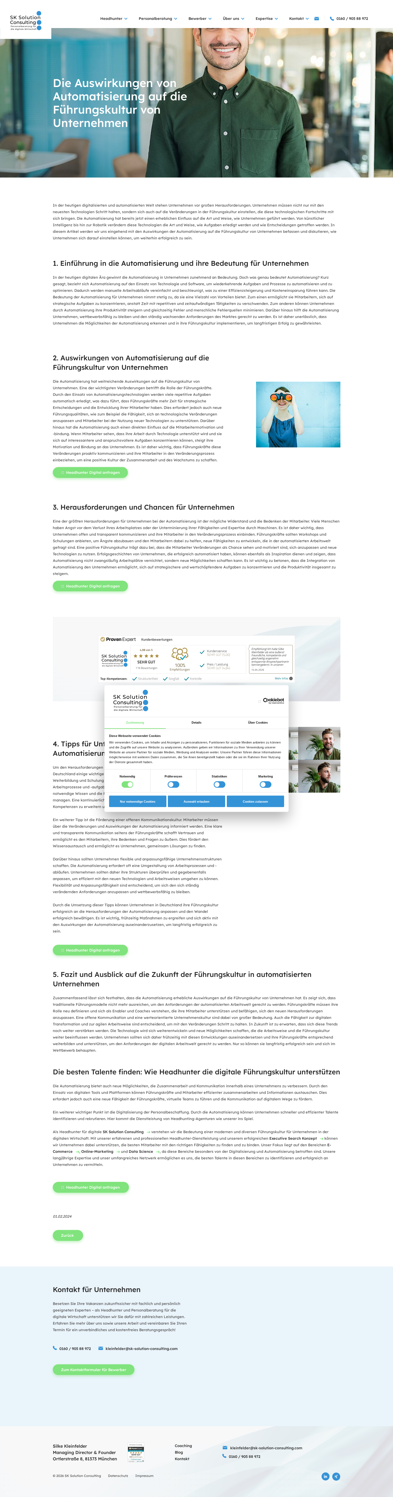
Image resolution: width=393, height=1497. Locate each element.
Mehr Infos (281, 678)
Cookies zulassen (255, 801)
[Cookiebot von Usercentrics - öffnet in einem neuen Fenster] (266, 701)
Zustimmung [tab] (135, 722)
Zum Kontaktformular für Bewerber (93, 1369)
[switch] (173, 784)
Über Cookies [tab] (258, 722)
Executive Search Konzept (293, 1138)
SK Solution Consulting (123, 1131)
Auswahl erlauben (196, 801)
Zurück (68, 1235)
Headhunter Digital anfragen (93, 472)
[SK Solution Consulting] (25, 21)
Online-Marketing (97, 1151)
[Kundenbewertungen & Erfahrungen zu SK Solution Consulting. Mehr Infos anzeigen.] (136, 1452)
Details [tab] (197, 722)
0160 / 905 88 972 (75, 1348)
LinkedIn (326, 1476)
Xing (336, 1476)
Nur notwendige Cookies (137, 801)
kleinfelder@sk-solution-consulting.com (142, 1348)
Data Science (141, 1151)
